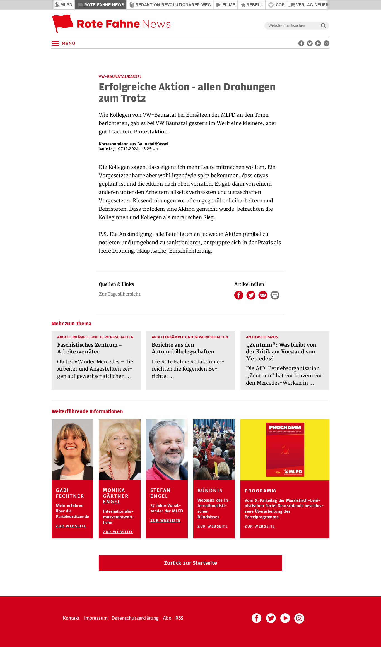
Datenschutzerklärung (135, 618)
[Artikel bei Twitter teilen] (250, 296)
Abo (167, 618)
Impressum (96, 618)
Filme (229, 5)
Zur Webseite (71, 526)
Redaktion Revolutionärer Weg (173, 5)
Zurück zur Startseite (190, 563)
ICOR (279, 5)
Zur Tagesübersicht (119, 294)
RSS (179, 618)
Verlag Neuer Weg (318, 5)
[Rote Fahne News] (112, 25)
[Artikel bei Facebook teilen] (238, 296)
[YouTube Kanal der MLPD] (318, 43)
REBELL (255, 5)
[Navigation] (53, 43)
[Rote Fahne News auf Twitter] (310, 43)
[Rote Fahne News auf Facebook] (301, 43)
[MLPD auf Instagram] (326, 43)
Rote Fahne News (104, 5)
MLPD (66, 5)
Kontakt (71, 618)
